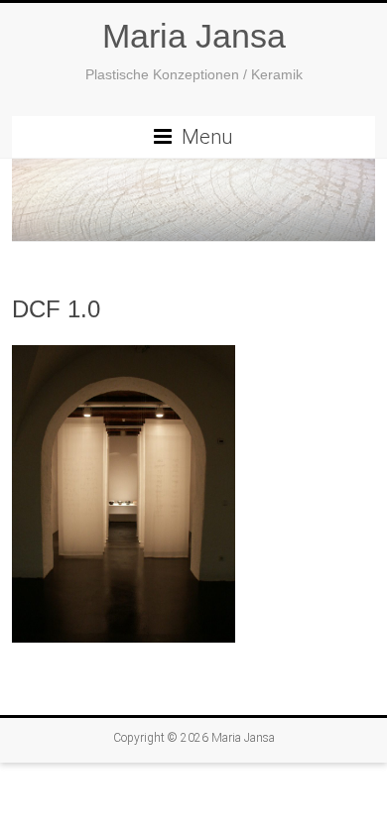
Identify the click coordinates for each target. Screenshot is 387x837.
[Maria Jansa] (193, 200)
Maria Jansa (194, 36)
